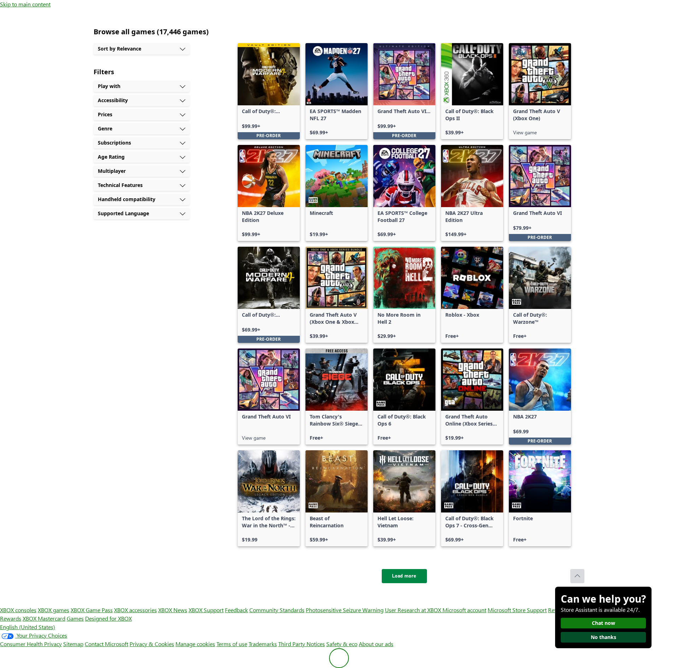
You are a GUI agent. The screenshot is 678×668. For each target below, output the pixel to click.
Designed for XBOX (108, 618)
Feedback (236, 610)
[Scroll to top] (577, 576)
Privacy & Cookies (152, 644)
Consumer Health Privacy (31, 644)
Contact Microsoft (106, 644)
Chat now (603, 623)
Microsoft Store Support (517, 610)
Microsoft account (464, 610)
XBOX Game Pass (92, 610)
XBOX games (53, 610)
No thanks (603, 637)
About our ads (376, 644)
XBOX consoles (18, 610)
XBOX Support (206, 610)
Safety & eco (341, 644)
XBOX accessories (135, 610)
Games (75, 618)
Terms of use (231, 644)
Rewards (10, 618)
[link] (269, 91)
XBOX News (172, 610)
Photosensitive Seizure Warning (344, 610)
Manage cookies (195, 644)
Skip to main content (25, 4)
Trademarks (263, 644)
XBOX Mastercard (44, 618)
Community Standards (276, 610)
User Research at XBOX (413, 610)
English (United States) (27, 627)
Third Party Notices (301, 644)
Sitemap (73, 644)
